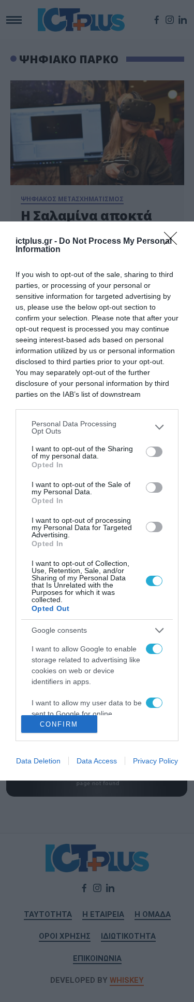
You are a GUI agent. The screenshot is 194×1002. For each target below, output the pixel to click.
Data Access (97, 761)
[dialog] (97, 501)
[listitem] (97, 427)
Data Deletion (38, 761)
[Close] (174, 242)
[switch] (154, 452)
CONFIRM (59, 724)
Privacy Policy (155, 761)
